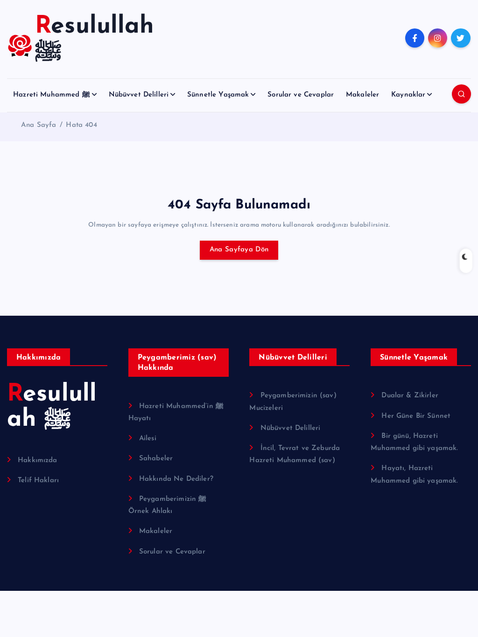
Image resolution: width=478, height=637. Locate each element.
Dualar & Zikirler (409, 395)
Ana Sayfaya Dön (239, 249)
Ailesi (147, 438)
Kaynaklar (408, 94)
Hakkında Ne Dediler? (176, 479)
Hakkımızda (37, 460)
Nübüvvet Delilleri (139, 94)
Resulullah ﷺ (52, 407)
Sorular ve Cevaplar (300, 94)
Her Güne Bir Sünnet (415, 416)
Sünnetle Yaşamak (218, 94)
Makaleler (362, 94)
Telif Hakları (38, 480)
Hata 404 (81, 125)
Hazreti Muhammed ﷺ (51, 94)
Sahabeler (156, 458)
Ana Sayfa (38, 125)
